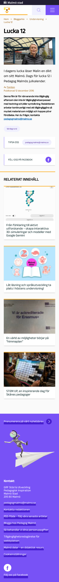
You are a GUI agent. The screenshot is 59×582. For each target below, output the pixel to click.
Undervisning (37, 19)
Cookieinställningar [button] (15, 554)
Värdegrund (12, 129)
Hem (6, 19)
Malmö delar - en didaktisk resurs (24, 547)
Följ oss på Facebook (16, 574)
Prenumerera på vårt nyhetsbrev (24, 421)
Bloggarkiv (19, 19)
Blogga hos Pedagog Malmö (20, 523)
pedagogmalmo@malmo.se (20, 502)
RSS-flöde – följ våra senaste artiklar (25, 516)
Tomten (11, 87)
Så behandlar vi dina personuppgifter (26, 529)
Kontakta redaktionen (17, 509)
